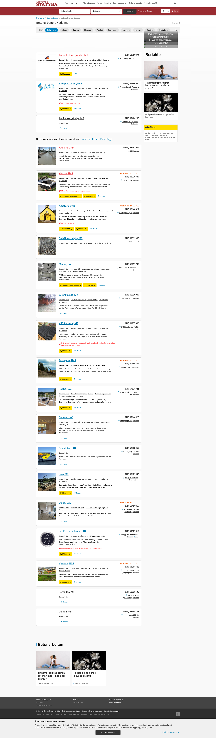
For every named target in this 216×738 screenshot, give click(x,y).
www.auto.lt (50, 714)
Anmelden (115, 711)
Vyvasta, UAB (66, 563)
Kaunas (76, 30)
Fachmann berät (119, 3)
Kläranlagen (75, 568)
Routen (78, 74)
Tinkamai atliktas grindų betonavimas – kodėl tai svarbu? (51, 675)
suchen (129, 11)
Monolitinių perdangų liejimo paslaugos (75, 191)
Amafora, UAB (67, 205)
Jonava (138, 30)
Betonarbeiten (64, 60)
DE (175, 3)
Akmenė (126, 30)
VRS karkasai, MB (68, 323)
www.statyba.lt (74, 714)
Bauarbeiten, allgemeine (79, 60)
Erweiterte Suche (145, 11)
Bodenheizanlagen (77, 508)
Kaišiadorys (163, 30)
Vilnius (64, 30)
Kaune (95, 139)
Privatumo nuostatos (73, 711)
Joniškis (150, 30)
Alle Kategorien (89, 3)
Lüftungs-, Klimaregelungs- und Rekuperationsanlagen (90, 269)
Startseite (39, 702)
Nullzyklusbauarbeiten (79, 243)
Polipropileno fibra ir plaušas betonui (85, 674)
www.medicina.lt (86, 714)
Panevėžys (112, 30)
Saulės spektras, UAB (49, 711)
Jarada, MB (65, 611)
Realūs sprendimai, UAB (72, 531)
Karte (176, 11)
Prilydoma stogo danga (69, 285)
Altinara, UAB (66, 147)
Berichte (107, 3)
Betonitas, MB (66, 591)
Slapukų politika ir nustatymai (92, 711)
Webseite (67, 109)
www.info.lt (40, 714)
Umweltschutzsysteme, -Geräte (82, 394)
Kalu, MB (63, 474)
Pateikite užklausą (67, 223)
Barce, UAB (65, 502)
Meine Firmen (150, 3)
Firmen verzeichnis (72, 3)
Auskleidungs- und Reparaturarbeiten (84, 88)
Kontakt (61, 711)
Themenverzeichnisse (44, 705)
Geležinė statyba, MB (70, 238)
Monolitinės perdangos (69, 196)
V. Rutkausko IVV (68, 294)
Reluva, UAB (65, 388)
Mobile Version (115, 702)
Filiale (136, 537)
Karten (99, 3)
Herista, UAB (66, 173)
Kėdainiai (50, 30)
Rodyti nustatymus (169, 732)
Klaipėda (87, 30)
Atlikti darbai (65, 229)
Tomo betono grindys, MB (73, 55)
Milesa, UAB (65, 264)
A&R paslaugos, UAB (70, 83)
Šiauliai (100, 30)
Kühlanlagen (63, 425)
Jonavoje (86, 139)
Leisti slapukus (109, 733)
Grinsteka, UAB (67, 448)
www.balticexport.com (101, 714)
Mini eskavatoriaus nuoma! (71, 103)
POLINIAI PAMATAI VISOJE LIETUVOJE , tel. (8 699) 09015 (81, 548)
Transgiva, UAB (67, 360)
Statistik (107, 711)
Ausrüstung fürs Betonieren (99, 60)
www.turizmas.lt (61, 714)
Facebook (67, 74)
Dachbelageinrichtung (97, 152)
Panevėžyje (106, 139)
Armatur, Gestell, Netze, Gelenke (99, 243)
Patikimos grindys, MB (71, 118)
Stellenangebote (135, 3)
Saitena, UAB (66, 417)
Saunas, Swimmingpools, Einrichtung (84, 211)
